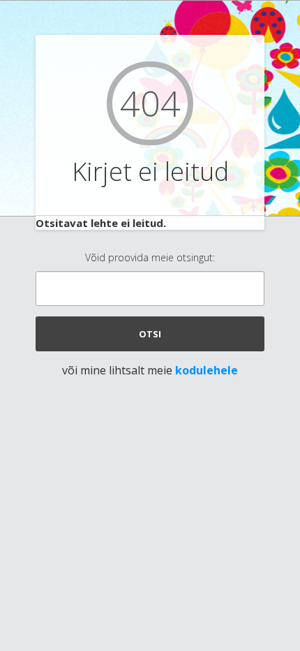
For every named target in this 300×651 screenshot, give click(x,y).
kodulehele (206, 370)
